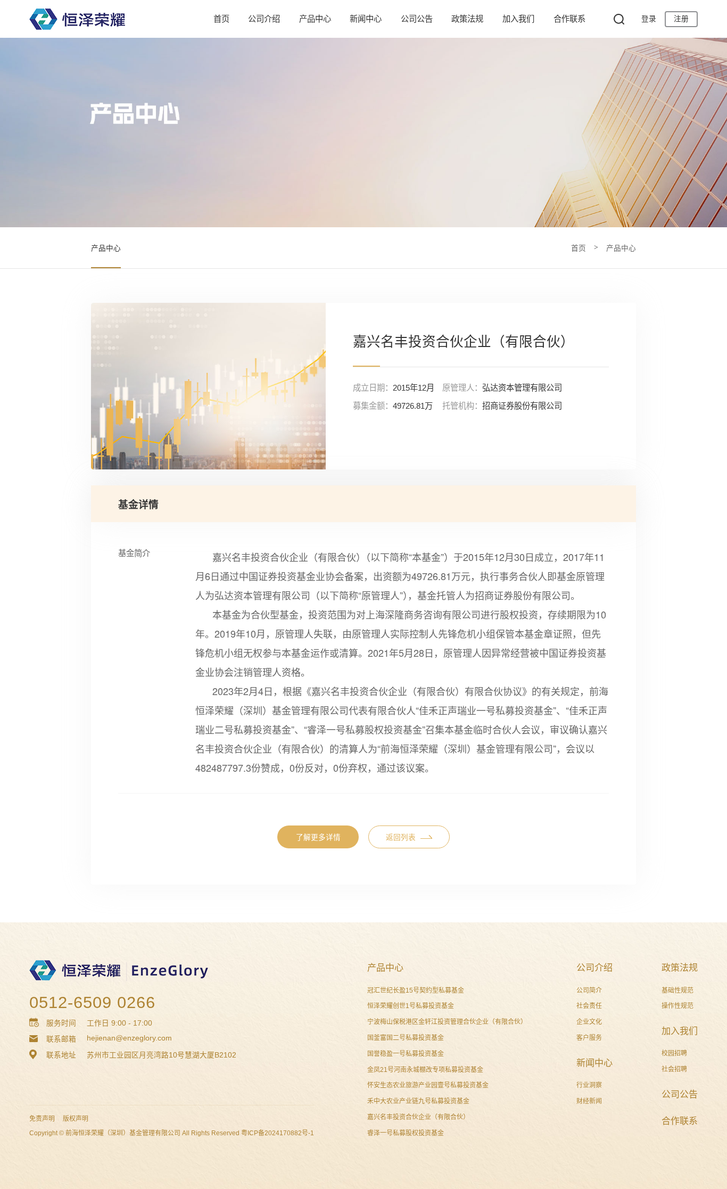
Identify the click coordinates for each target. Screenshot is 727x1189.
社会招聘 (674, 1069)
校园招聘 (674, 1053)
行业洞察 (589, 1085)
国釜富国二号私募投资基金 (405, 1038)
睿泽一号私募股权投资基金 (405, 1133)
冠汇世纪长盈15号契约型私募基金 (415, 990)
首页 (221, 18)
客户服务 (589, 1038)
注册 (681, 19)
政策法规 (467, 18)
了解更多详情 (318, 837)
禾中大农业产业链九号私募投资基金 (418, 1101)
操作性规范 (677, 1006)
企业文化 (589, 1022)
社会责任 (589, 1006)
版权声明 (75, 1118)
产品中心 (315, 18)
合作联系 (569, 18)
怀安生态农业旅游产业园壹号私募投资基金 (428, 1085)
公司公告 (417, 18)
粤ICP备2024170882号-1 (277, 1133)
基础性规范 (677, 990)
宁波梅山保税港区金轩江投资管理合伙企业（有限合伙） (447, 1022)
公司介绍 (264, 18)
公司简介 (589, 990)
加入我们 (518, 18)
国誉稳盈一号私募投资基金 (405, 1054)
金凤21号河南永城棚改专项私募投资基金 (425, 1070)
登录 (648, 19)
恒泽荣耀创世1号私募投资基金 (410, 1006)
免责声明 (42, 1118)
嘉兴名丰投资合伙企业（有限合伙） (418, 1117)
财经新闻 (589, 1101)
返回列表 (401, 837)
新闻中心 (366, 18)
